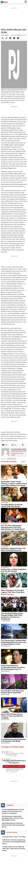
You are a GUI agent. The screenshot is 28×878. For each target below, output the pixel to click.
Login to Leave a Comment (14, 766)
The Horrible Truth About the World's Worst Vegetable (12, 692)
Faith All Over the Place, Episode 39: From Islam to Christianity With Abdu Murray (14, 841)
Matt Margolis (5, 719)
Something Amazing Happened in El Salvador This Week (13, 740)
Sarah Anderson (5, 671)
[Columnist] (6, 452)
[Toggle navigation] (25, 1)
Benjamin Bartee (5, 646)
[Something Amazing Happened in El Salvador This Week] (14, 730)
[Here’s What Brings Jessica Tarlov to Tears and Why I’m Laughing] (14, 705)
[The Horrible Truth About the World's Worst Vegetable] (14, 682)
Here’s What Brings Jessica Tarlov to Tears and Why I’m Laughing (12, 716)
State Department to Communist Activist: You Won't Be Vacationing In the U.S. (13, 667)
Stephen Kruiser (5, 620)
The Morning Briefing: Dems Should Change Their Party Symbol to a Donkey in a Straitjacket (12, 616)
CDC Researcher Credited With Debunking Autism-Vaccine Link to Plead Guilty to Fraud (13, 642)
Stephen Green (5, 694)
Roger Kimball (5, 35)
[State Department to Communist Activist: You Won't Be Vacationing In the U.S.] (14, 656)
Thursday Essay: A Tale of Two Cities (14, 837)
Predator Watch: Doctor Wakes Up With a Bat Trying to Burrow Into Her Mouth (13, 848)
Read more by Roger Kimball (17, 454)
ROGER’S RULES (11, 458)
